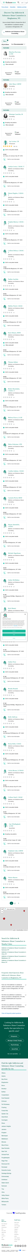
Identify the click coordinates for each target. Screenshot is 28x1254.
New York (4, 1151)
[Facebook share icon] (15, 1246)
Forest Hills (5, 1110)
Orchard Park (5, 1154)
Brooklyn (4, 1088)
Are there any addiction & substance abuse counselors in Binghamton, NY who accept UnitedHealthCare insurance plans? (13, 997)
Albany (3, 1073)
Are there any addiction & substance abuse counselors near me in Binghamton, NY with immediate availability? (13, 1006)
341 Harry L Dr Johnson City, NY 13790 (13, 156)
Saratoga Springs (6, 1173)
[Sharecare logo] (14, 1245)
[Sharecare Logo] (10, 2)
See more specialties (13, 1054)
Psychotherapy (15, 1044)
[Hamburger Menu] (4, 2)
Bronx (3, 1085)
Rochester (4, 1167)
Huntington (5, 1120)
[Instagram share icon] (18, 1246)
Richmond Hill (5, 1164)
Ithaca (3, 1123)
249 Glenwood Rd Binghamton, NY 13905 (13, 651)
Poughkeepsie (6, 1157)
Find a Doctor (5, 7)
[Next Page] (18, 903)
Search (18, 2)
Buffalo (4, 1092)
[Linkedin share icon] (20, 1246)
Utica (3, 1192)
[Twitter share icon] (23, 1246)
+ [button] (2, 909)
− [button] (2, 912)
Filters (5, 41)
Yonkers (4, 1205)
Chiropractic (14, 1036)
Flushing (4, 1107)
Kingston (4, 1132)
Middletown (5, 1139)
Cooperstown (5, 1095)
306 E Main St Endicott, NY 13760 (11, 893)
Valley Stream (5, 1195)
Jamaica (4, 1129)
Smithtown (4, 1179)
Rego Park (4, 1161)
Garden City (5, 1114)
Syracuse (4, 1186)
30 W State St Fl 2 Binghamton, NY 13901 (13, 433)
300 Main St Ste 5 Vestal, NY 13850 (12, 840)
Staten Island (5, 1183)
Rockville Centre (6, 1170)
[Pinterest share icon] (25, 1246)
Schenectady (5, 1176)
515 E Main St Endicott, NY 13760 (11, 867)
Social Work (15, 1049)
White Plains (5, 1198)
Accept (14, 634)
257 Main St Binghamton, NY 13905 (12, 542)
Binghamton (5, 1082)
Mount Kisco (5, 1145)
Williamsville (5, 1201)
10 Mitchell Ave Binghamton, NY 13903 (12, 182)
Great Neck (5, 1117)
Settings (14, 638)
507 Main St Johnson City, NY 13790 (12, 786)
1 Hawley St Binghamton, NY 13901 (12, 813)
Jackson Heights (6, 1126)
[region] (14, 627)
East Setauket (5, 1098)
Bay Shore (4, 1079)
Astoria (3, 1076)
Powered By (9, 1213)
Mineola (4, 1142)
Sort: (17, 44)
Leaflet (14, 930)
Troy (3, 1189)
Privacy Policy (15, 625)
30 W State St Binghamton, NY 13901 (12, 295)
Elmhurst (4, 1101)
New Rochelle (5, 1148)
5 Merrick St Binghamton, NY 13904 (12, 569)
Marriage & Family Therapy (15, 1040)
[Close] (25, 614)
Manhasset (5, 1136)
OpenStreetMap (20, 930)
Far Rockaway (5, 1104)
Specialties (12, 7)
